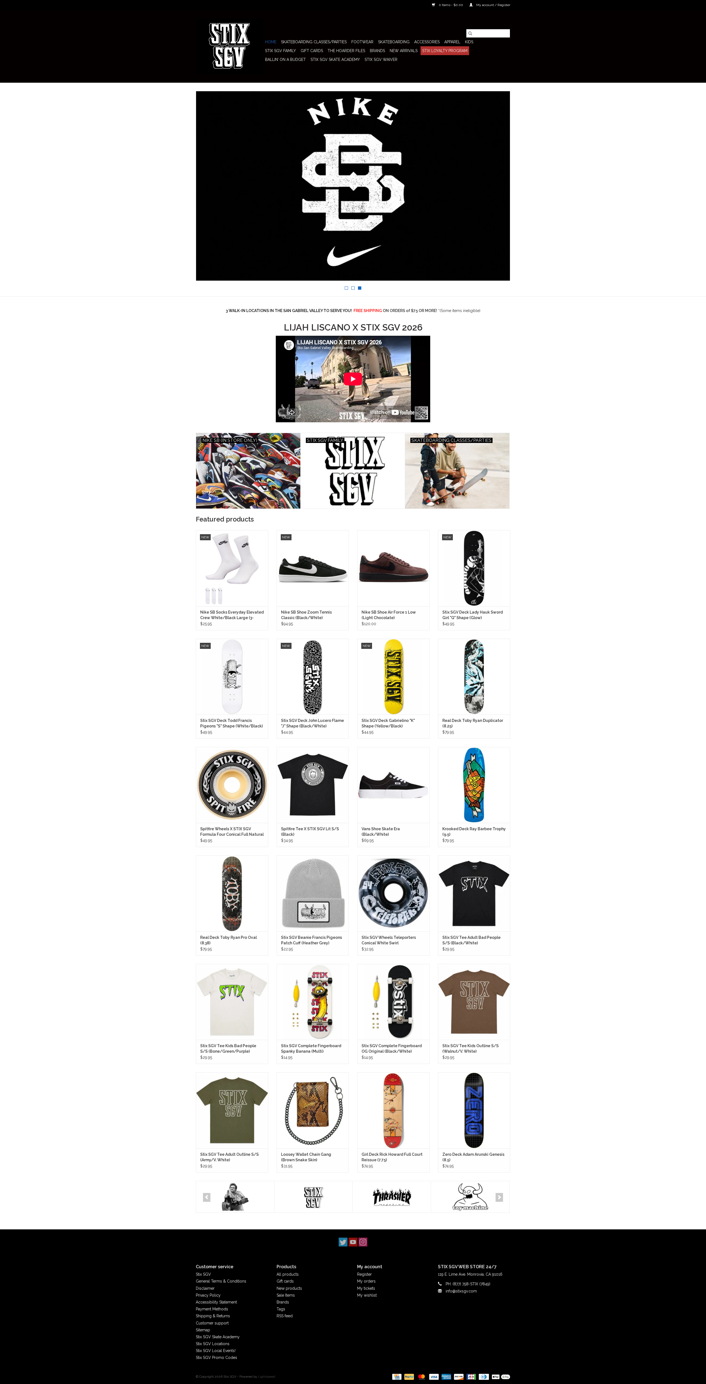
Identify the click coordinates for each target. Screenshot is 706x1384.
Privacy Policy (208, 1295)
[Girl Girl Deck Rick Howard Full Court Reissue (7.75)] (393, 1110)
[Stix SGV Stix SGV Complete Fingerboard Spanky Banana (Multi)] (313, 1002)
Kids (469, 42)
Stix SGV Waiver (381, 59)
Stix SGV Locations (212, 1344)
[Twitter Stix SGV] (343, 1242)
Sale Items (286, 1295)
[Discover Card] (458, 1376)
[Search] (470, 33)
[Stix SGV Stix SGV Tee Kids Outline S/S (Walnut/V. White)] (474, 1002)
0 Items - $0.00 (451, 5)
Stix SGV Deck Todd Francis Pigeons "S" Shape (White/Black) (231, 723)
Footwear (362, 42)
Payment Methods (212, 1309)
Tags (281, 1309)
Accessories (427, 42)
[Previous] (206, 1197)
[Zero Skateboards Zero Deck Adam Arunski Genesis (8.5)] (474, 1110)
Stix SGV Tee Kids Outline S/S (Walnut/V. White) (470, 1049)
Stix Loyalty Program (444, 51)
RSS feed (285, 1316)
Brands (377, 51)
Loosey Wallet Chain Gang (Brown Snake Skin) (306, 1157)
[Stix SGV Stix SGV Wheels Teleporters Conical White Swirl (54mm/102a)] (393, 893)
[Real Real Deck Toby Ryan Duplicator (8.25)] (474, 676)
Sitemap (203, 1330)
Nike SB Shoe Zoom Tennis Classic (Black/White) (306, 615)
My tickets (366, 1288)
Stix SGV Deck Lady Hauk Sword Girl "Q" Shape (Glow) (472, 615)
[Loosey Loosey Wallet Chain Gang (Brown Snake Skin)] (313, 1110)
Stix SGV (203, 1274)
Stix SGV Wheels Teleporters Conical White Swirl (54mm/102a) (389, 940)
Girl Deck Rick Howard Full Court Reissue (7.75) (392, 1157)
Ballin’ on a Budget (285, 59)
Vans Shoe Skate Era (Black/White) (381, 832)
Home (270, 42)
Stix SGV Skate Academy (335, 59)
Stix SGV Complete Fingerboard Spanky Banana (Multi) (311, 1049)
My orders (366, 1281)
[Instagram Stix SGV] (363, 1242)
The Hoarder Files (346, 51)
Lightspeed (266, 1376)
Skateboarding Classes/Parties (314, 42)
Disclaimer (205, 1288)
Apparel (452, 42)
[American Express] (446, 1376)
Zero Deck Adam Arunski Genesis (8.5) (473, 1157)
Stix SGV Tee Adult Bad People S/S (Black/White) (471, 940)
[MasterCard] (421, 1376)
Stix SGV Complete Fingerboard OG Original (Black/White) (392, 1049)
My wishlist (367, 1295)
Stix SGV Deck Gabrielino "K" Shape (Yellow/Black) (388, 723)
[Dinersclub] (483, 1376)
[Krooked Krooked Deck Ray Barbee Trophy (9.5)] (474, 785)
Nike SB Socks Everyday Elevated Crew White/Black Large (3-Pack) (232, 615)
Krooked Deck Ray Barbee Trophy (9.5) (474, 832)
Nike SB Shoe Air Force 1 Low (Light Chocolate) (389, 615)
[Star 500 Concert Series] (235, 1197)
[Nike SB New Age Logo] (353, 186)
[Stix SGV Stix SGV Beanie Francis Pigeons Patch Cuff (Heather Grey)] (313, 893)
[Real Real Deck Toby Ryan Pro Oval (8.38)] (232, 893)
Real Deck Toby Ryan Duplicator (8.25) (472, 723)
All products (288, 1274)
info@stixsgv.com (461, 1291)
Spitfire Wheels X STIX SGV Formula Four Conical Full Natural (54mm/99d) (232, 832)
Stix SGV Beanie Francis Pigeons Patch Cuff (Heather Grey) (311, 940)
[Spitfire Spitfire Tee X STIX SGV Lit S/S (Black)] (313, 785)
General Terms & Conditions (221, 1281)
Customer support (212, 1323)
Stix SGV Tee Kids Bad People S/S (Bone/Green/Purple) (228, 1049)
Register (364, 1274)
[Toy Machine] (470, 1197)
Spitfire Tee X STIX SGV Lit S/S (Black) (310, 832)
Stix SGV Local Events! (216, 1350)
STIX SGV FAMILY (280, 51)
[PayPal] (408, 1376)
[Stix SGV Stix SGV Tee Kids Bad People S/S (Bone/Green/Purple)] (232, 1002)
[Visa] (433, 1376)
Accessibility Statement (216, 1302)
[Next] (499, 1197)
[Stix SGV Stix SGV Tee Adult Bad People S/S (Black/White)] (474, 893)
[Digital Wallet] (500, 1376)
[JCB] (470, 1376)
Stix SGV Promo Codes (216, 1357)
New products (289, 1288)
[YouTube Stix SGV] (353, 1242)
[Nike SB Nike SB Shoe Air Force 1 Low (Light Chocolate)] (393, 568)
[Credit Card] (396, 1376)
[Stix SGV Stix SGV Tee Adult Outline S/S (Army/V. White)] (232, 1110)
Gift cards (312, 51)
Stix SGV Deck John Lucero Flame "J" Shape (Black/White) (312, 723)
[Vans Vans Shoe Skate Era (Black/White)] (393, 785)
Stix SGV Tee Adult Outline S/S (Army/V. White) (229, 1157)
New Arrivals (404, 51)
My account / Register (492, 5)
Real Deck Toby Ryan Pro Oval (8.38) (228, 940)
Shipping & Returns (213, 1316)
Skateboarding (394, 42)
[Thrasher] (392, 1197)
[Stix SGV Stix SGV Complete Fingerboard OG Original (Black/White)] (393, 1002)
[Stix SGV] (229, 46)
